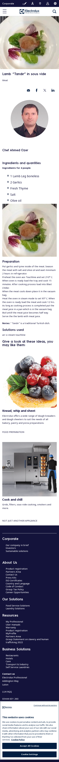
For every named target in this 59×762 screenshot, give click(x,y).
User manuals (13, 624)
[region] (29, 730)
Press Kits (11, 577)
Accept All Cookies (29, 745)
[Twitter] (45, 90)
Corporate (8, 3)
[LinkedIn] (53, 90)
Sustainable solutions (17, 550)
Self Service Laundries (17, 667)
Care (8, 661)
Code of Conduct (14, 586)
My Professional (14, 621)
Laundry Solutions (15, 608)
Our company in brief (17, 545)
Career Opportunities (17, 592)
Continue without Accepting (45, 705)
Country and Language (18, 583)
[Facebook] (36, 90)
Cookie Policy (18, 739)
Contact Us (11, 574)
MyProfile (11, 633)
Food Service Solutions (18, 605)
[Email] (28, 90)
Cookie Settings (29, 754)
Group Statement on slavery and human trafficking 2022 (27, 641)
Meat (5, 80)
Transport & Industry (17, 664)
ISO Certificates (14, 580)
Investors (11, 547)
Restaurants (12, 655)
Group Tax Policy (15, 589)
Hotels (9, 658)
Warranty (11, 627)
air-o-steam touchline (13, 334)
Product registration (17, 568)
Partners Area (13, 571)
